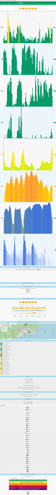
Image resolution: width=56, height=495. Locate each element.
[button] (23, 327)
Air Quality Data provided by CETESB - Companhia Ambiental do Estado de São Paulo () (28, 284)
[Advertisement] (23, 276)
